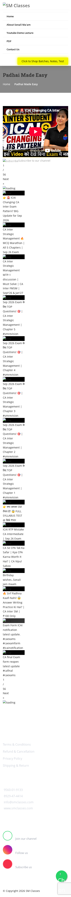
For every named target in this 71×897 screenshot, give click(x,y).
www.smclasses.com (18, 808)
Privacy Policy (12, 758)
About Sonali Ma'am (18, 24)
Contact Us (13, 49)
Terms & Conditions (17, 744)
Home (10, 16)
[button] (35, 181)
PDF (9, 41)
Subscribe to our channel (34, 160)
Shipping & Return (16, 765)
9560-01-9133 (13, 790)
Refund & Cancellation (18, 751)
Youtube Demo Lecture (20, 33)
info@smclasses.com (19, 802)
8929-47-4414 (13, 796)
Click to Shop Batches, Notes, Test (43, 61)
